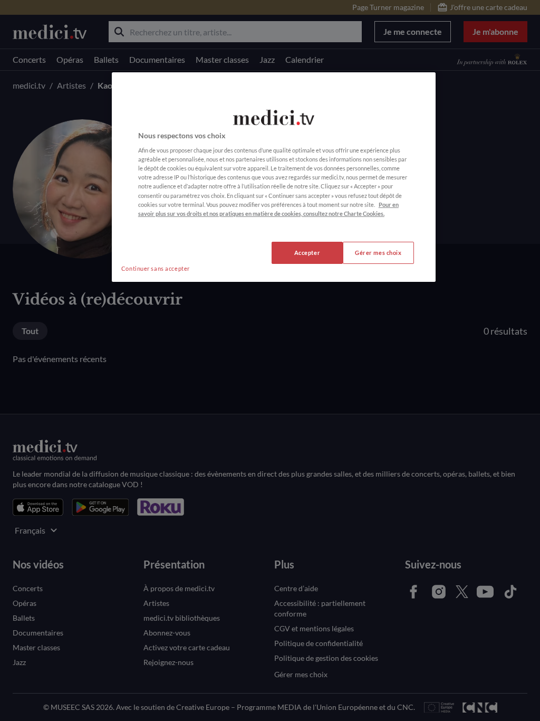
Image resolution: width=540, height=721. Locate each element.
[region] (274, 177)
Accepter (307, 252)
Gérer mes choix (378, 252)
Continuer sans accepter (155, 268)
